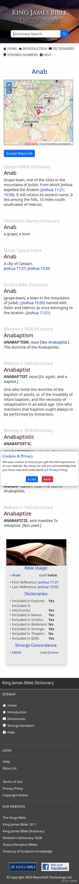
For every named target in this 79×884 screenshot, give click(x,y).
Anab (16, 575)
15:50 (8, 194)
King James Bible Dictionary (23, 831)
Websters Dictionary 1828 (22, 838)
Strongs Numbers (22, 55)
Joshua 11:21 (53, 189)
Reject (47, 479)
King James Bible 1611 (19, 824)
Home (11, 49)
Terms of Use (12, 781)
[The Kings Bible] (23, 866)
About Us (9, 768)
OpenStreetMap (50, 143)
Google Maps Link (19, 153)
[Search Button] (64, 33)
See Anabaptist (54, 342)
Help (47, 55)
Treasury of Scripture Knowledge (27, 851)
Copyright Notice (15, 795)
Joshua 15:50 (39, 268)
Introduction (34, 49)
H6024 (16, 652)
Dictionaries (63, 49)
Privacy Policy (13, 788)
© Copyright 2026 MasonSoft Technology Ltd (39, 877)
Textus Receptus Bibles (20, 844)
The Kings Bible (14, 817)
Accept (32, 479)
